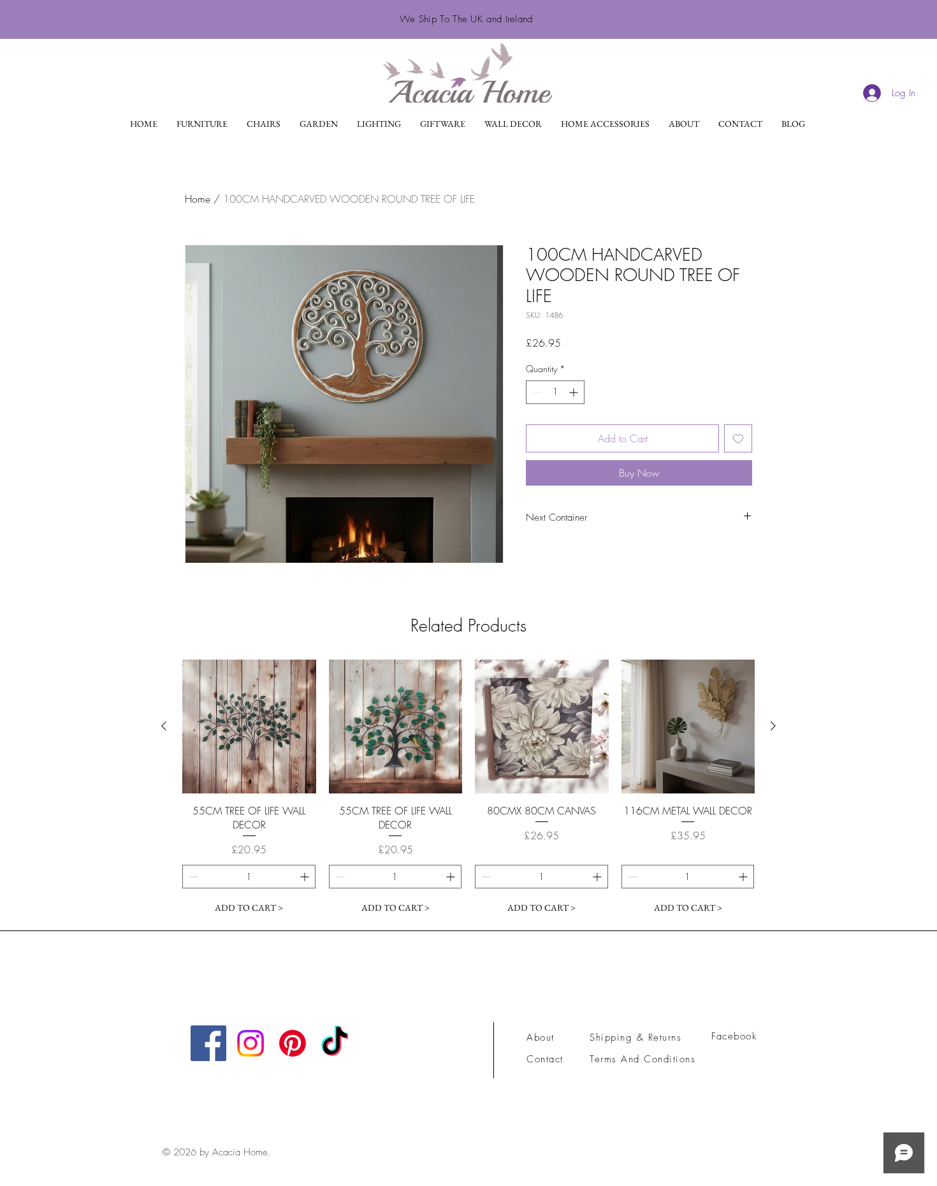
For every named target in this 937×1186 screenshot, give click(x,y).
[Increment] (575, 392)
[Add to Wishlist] (738, 438)
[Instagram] (250, 1043)
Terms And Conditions (645, 1059)
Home (197, 199)
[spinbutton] (555, 392)
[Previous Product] (163, 726)
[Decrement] (536, 392)
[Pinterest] (292, 1043)
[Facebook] (208, 1043)
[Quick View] (249, 726)
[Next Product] (773, 726)
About (541, 1037)
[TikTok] (334, 1043)
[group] (468, 789)
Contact (545, 1059)
